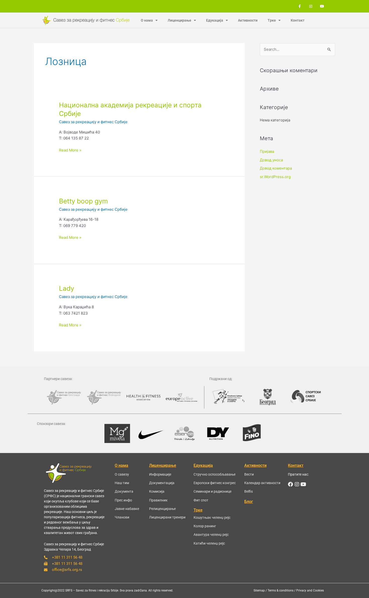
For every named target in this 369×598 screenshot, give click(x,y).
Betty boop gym (83, 201)
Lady (66, 288)
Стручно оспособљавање (214, 474)
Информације (160, 474)
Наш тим (122, 483)
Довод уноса (271, 160)
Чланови (122, 517)
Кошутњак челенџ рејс (212, 517)
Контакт (297, 20)
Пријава (267, 151)
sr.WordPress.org (275, 176)
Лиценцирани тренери (167, 517)
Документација (161, 483)
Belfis (248, 491)
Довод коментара (276, 168)
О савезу (122, 474)
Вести (249, 474)
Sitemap (259, 590)
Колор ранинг (205, 526)
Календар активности (262, 483)
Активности (248, 20)
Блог (248, 501)
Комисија (156, 491)
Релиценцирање (162, 509)
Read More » (70, 150)
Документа (124, 491)
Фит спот (201, 500)
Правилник (158, 500)
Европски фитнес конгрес (215, 483)
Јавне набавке (127, 509)
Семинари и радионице (212, 491)
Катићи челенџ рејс (209, 543)
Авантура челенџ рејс (211, 535)
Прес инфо (123, 500)
